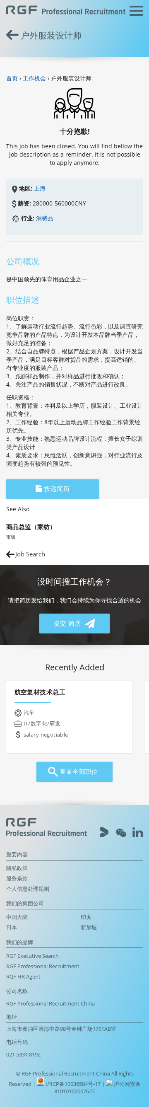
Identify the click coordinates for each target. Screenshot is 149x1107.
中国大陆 (17, 917)
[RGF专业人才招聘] (65, 11)
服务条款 (17, 878)
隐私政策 (17, 868)
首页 (12, 78)
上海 (40, 188)
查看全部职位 (78, 771)
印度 (86, 917)
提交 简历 (68, 623)
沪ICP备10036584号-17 (74, 1084)
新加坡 (89, 927)
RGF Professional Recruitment (42, 966)
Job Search (30, 554)
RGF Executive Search (32, 956)
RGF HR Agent (23, 976)
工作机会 (34, 78)
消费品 (44, 218)
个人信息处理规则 (27, 888)
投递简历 (56, 488)
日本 (11, 927)
